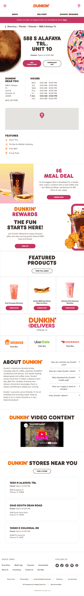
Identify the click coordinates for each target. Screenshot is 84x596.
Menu (15, 14)
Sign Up (25, 246)
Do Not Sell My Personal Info (42, 579)
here (65, 20)
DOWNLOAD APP (52, 63)
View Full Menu (42, 271)
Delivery (42, 14)
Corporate (30, 565)
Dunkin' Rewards (69, 14)
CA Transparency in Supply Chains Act (34, 584)
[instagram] (71, 565)
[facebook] (61, 565)
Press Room (6, 565)
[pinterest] (66, 565)
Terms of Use (11, 579)
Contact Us (29, 570)
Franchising (17, 570)
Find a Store (42, 471)
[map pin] (42, 115)
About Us (5, 570)
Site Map (41, 570)
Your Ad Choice (72, 579)
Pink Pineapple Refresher (14, 303)
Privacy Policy (24, 579)
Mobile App (19, 565)
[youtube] (76, 565)
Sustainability (43, 565)
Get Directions (32, 63)
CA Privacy (59, 579)
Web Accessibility (56, 584)
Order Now (59, 197)
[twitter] (57, 565)
